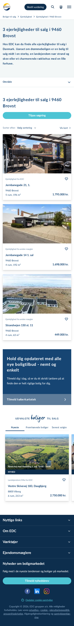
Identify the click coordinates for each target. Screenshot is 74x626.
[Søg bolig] (52, 6)
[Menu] (69, 6)
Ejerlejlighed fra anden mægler (19, 249)
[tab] (15, 427)
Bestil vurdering (35, 7)
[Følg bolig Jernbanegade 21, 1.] (66, 179)
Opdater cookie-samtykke (39, 600)
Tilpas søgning (37, 115)
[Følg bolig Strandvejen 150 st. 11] (66, 319)
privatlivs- (34, 610)
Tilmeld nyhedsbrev (37, 580)
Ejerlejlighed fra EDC (15, 179)
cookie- (44, 610)
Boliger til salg (9, 16)
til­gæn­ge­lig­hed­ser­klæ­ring (37, 613)
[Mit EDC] (60, 6)
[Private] (7, 7)
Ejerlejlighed (26, 16)
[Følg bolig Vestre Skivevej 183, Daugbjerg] (64, 480)
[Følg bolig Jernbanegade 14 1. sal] (66, 249)
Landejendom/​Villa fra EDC (20, 480)
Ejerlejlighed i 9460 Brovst (48, 16)
